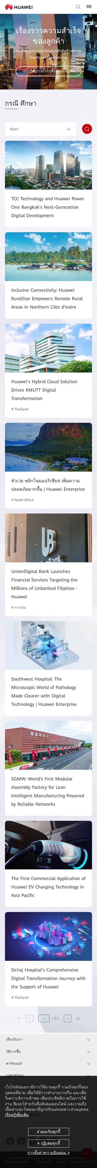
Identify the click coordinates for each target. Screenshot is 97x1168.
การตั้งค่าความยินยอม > (48, 1152)
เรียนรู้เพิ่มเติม (17, 1114)
